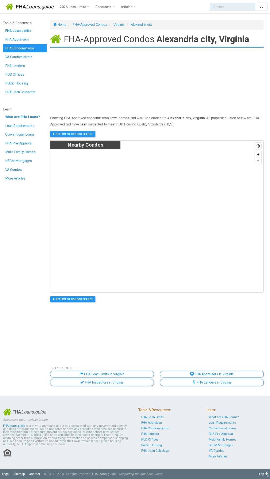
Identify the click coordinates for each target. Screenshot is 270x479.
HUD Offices (14, 74)
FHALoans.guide (14, 426)
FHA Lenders (15, 66)
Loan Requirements (19, 126)
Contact (34, 474)
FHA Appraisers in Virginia (214, 374)
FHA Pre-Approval (18, 143)
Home (61, 25)
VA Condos (13, 170)
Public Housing (16, 83)
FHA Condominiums (20, 48)
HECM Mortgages (18, 161)
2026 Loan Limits (73, 7)
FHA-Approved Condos (90, 25)
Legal (5, 474)
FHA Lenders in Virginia (213, 382)
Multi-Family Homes (20, 152)
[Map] (191, 217)
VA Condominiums (18, 57)
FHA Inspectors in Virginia (104, 382)
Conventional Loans (20, 134)
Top (262, 474)
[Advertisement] (157, 82)
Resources (103, 7)
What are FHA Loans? (224, 417)
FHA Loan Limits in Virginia (103, 374)
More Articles (15, 178)
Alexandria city (142, 25)
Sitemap (19, 474)
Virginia (119, 25)
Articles (127, 7)
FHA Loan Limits (152, 417)
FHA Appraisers (17, 39)
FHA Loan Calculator (20, 92)
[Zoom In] (258, 154)
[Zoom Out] (258, 161)
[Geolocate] (258, 146)
